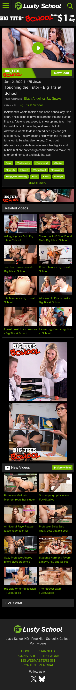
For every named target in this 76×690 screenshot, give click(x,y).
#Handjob (58, 177)
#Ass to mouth (42, 163)
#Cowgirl (24, 170)
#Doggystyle (56, 170)
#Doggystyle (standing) (16, 177)
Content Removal (38, 665)
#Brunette (10, 170)
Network (51, 656)
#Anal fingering (23, 163)
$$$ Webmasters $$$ (38, 660)
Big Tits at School (31, 105)
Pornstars (26, 656)
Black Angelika (34, 98)
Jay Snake (53, 98)
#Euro (34, 177)
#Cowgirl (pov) (39, 170)
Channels (46, 651)
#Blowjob (58, 163)
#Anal (8, 163)
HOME (25, 651)
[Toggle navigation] (5, 6)
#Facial (46, 177)
